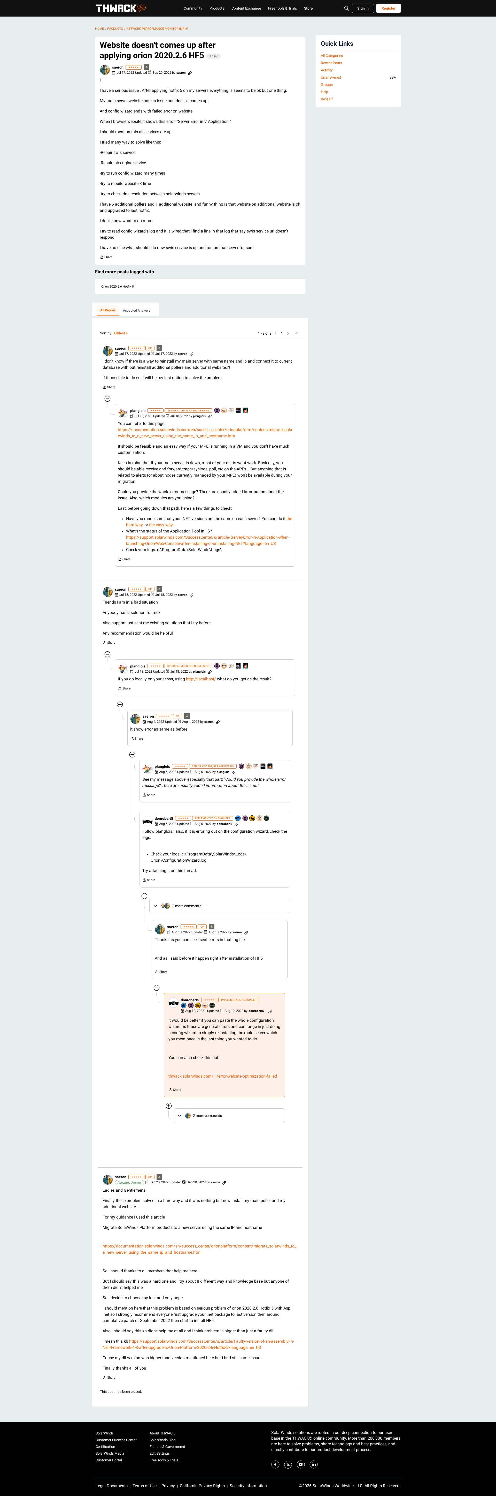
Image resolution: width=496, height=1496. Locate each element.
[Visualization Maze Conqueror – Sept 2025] (231, 410)
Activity (327, 70)
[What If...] (147, 67)
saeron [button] (117, 67)
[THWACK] (121, 8)
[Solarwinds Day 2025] (246, 410)
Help (324, 92)
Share (106, 257)
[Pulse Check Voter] (267, 818)
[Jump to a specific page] (296, 333)
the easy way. (161, 524)
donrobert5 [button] (164, 818)
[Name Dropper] (217, 410)
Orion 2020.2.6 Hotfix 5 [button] (117, 286)
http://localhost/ (201, 678)
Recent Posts (331, 63)
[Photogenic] (238, 818)
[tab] (108, 310)
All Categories (332, 56)
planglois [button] (137, 411)
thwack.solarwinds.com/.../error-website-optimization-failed (222, 1076)
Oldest (120, 333)
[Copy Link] (190, 72)
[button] (105, 70)
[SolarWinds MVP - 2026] (224, 410)
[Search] (346, 8)
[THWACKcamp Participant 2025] (238, 410)
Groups (327, 84)
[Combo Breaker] (252, 818)
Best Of (327, 99)
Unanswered (358, 77)
